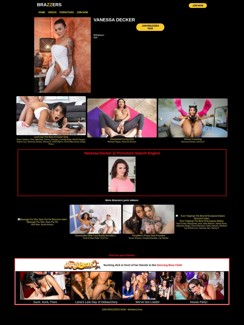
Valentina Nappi (183, 226)
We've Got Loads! (148, 302)
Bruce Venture (135, 238)
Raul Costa (181, 223)
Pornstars (66, 12)
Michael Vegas (114, 142)
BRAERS (49, 4)
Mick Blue (35, 224)
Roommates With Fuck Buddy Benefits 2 (95, 235)
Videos (52, 12)
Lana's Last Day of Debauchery (96, 302)
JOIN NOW (197, 5)
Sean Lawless (23, 139)
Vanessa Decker (35, 142)
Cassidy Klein (65, 139)
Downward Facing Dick (122, 139)
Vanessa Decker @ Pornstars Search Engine (122, 153)
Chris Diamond (198, 226)
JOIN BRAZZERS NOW (150, 27)
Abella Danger (78, 139)
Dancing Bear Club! (169, 265)
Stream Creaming (193, 139)
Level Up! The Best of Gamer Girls (51, 137)
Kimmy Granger (51, 139)
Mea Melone (208, 223)
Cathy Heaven (212, 226)
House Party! (199, 302)
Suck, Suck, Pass (45, 302)
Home (41, 12)
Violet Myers (57, 142)
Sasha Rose (221, 223)
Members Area (135, 309)
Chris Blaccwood (71, 142)
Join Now (82, 12)
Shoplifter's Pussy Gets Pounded (148, 235)
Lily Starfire (163, 238)
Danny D (47, 142)
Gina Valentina (36, 139)
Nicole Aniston (47, 224)
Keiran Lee (22, 142)
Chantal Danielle (150, 238)
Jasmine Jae (204, 228)
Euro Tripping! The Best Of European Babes (202, 221)
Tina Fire (104, 238)
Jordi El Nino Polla (91, 238)
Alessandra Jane (194, 223)
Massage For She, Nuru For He (42, 222)
